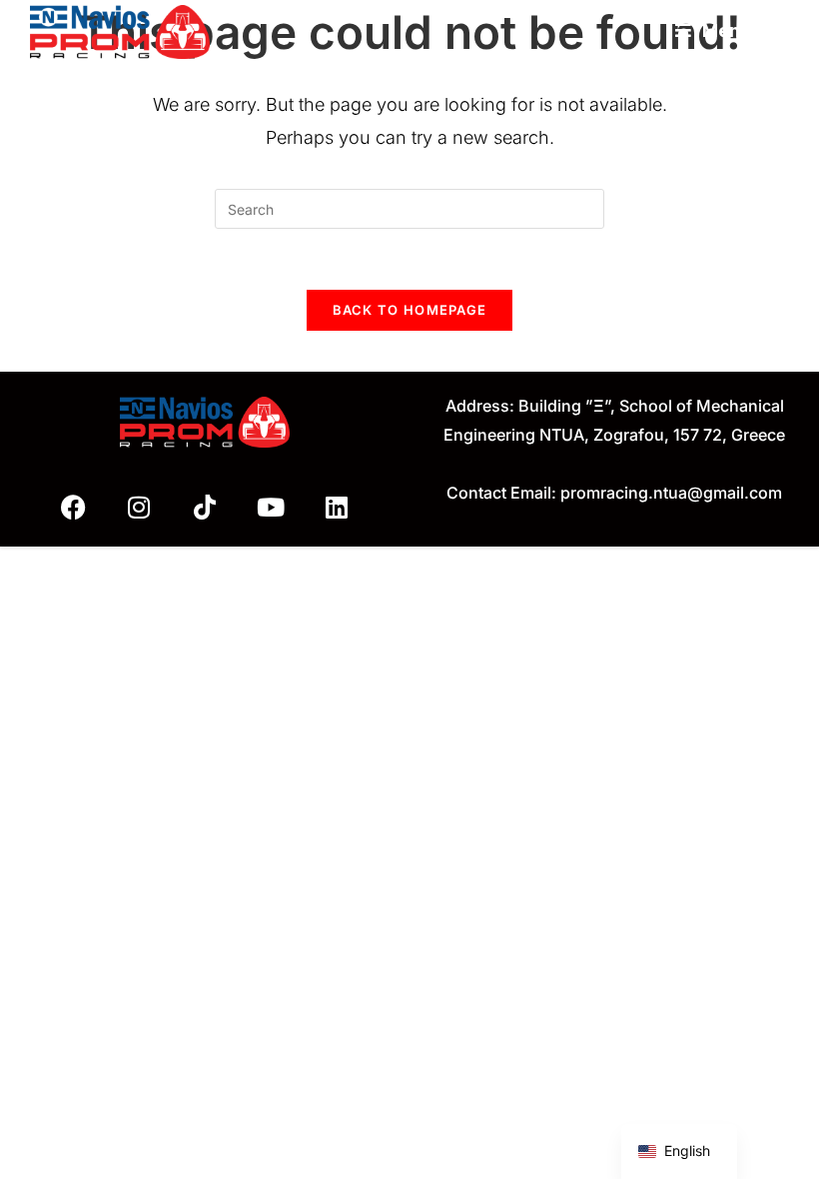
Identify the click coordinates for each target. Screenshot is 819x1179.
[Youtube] (271, 508)
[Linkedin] (337, 508)
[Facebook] (73, 508)
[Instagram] (139, 508)
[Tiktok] (205, 508)
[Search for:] (772, 30)
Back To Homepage (410, 310)
